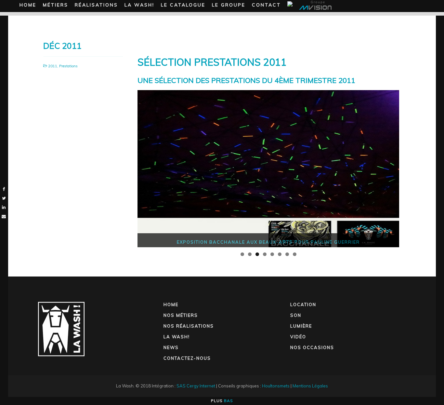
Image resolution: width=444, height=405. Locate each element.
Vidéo (298, 336)
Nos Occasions (312, 347)
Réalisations (96, 5)
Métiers (55, 5)
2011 (52, 66)
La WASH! (176, 336)
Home (28, 5)
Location (303, 304)
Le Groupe (228, 5)
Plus (222, 400)
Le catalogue (183, 5)
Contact (266, 5)
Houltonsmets (276, 385)
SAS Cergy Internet (195, 385)
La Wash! (139, 5)
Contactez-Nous (187, 358)
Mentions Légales (310, 385)
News (171, 347)
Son (295, 315)
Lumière (301, 326)
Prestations (68, 66)
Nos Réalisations (188, 326)
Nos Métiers (180, 315)
